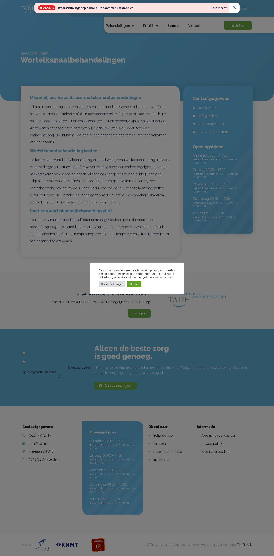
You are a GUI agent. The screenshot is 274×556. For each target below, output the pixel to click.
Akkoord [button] (134, 284)
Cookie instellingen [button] (112, 284)
